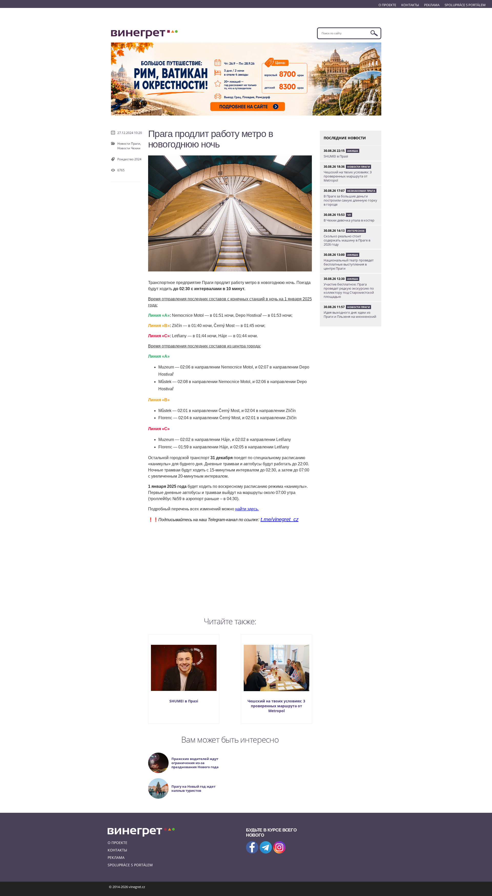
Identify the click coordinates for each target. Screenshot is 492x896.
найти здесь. (247, 509)
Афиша (352, 151)
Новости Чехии (128, 148)
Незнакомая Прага (361, 191)
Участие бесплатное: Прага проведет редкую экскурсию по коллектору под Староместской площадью (349, 290)
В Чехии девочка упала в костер (349, 220)
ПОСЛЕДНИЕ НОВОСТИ (345, 137)
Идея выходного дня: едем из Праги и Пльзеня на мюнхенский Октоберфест (350, 316)
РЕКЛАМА (431, 5)
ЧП (349, 215)
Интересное (356, 231)
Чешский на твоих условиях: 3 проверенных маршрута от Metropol (276, 706)
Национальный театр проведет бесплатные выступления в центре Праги (349, 264)
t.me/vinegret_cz (280, 519)
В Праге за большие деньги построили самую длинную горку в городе (350, 200)
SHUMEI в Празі (183, 701)
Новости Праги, (129, 143)
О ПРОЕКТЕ (387, 5)
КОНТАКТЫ (410, 5)
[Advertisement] (230, 568)
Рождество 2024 (129, 159)
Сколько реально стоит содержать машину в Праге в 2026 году (347, 240)
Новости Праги (358, 166)
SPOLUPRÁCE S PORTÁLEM (465, 5)
